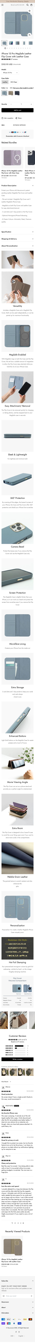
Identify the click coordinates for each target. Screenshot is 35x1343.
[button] (31, 5)
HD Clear (14, 82)
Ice (4, 93)
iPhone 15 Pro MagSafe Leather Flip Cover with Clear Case (11, 172)
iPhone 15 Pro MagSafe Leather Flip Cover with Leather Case (11, 1260)
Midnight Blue (17, 93)
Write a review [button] (17, 1059)
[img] (5, 1091)
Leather (5, 82)
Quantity (4, 104)
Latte (10, 93)
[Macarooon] (17, 4)
